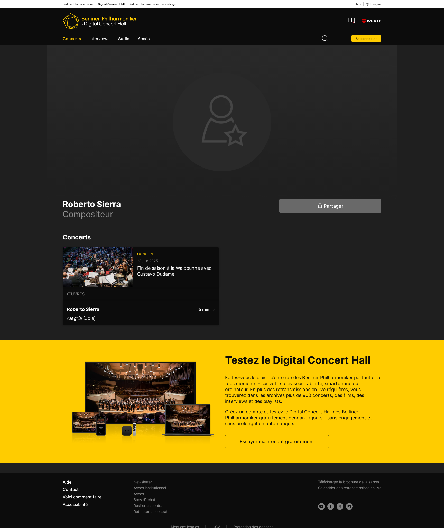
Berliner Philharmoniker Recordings (152, 4)
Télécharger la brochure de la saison (348, 482)
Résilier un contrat (149, 505)
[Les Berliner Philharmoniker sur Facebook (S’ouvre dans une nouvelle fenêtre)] (330, 506)
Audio (124, 38)
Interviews (99, 38)
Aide (358, 4)
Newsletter (143, 482)
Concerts (72, 38)
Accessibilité (75, 504)
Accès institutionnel (150, 488)
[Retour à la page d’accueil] (100, 21)
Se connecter (366, 38)
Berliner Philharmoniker (78, 4)
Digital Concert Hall (111, 4)
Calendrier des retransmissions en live (349, 488)
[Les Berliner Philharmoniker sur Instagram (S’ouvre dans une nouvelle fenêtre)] (349, 506)
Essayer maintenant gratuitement (277, 441)
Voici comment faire (82, 496)
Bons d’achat (144, 499)
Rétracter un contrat (151, 511)
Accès (144, 38)
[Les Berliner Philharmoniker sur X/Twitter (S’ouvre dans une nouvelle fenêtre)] (340, 506)
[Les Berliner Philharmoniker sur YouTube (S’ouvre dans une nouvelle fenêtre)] (321, 506)
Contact (71, 489)
